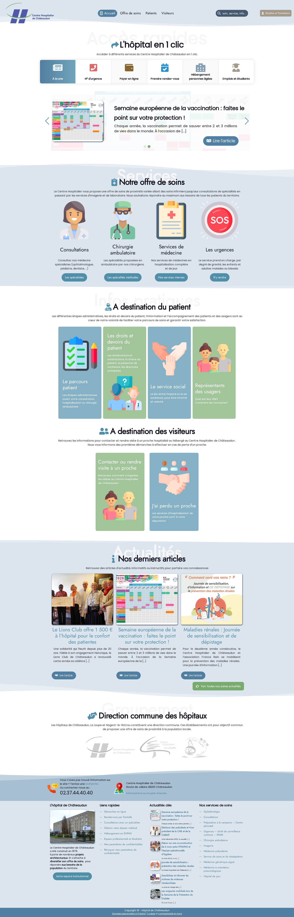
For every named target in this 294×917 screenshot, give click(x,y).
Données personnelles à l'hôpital (128, 913)
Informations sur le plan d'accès (146, 793)
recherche (91, 784)
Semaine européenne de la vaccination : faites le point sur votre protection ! (147, 636)
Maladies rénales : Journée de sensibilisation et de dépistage (212, 636)
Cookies (151, 913)
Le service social (167, 386)
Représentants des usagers (210, 388)
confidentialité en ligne (170, 913)
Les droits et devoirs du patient (120, 342)
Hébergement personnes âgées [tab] (200, 77)
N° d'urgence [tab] (93, 79)
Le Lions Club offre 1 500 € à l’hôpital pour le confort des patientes (82, 636)
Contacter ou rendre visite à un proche (119, 465)
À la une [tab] (57, 79)
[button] (47, 121)
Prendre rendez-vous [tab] (165, 79)
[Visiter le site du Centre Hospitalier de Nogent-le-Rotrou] (194, 747)
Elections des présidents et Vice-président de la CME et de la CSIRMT (178, 831)
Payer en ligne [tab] (129, 79)
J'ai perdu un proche (174, 505)
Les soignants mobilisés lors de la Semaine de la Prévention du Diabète (177, 894)
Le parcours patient (75, 384)
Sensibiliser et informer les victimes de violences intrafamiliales (175, 879)
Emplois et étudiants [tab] (236, 79)
